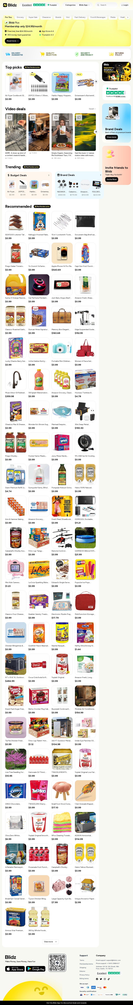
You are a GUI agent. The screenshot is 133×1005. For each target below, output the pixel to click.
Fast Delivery (80, 17)
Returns (82, 971)
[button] (15, 86)
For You (8, 17)
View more (48, 942)
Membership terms (86, 964)
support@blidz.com (113, 960)
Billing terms (84, 978)
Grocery (20, 17)
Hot (68, 17)
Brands (58, 17)
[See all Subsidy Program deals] (101, 175)
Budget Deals (18, 175)
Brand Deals (67, 175)
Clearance (46, 17)
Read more (11, 41)
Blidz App (83, 5)
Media (112, 17)
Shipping (83, 967)
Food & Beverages (97, 17)
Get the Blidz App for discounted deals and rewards (66, 1003)
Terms (82, 960)
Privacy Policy (84, 975)
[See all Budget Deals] (49, 175)
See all (91, 109)
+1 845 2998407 (113, 963)
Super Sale (33, 17)
